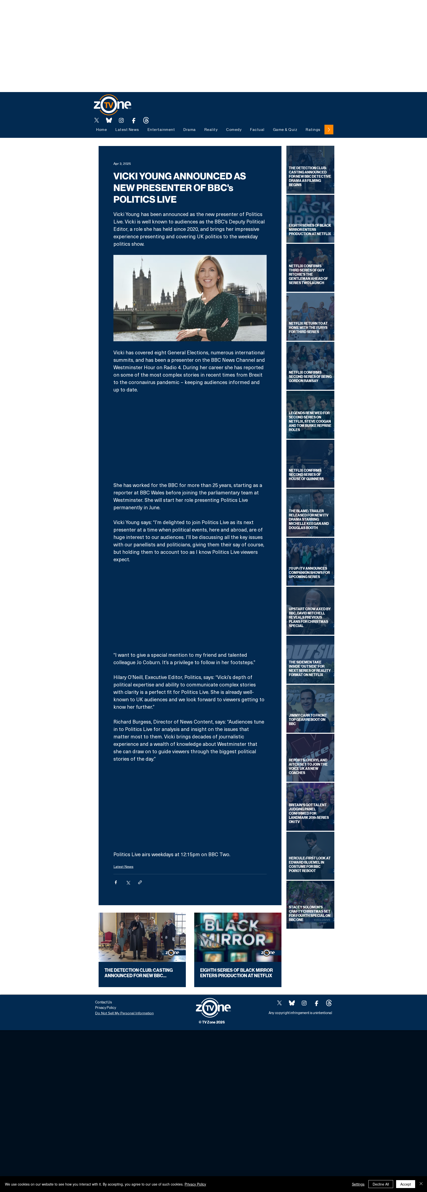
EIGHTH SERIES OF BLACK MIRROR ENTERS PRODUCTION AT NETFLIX (236, 973)
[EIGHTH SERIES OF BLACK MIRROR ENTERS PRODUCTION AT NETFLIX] (237, 937)
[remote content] (190, 437)
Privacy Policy (195, 1184)
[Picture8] (109, 120)
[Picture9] (146, 120)
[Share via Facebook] (115, 882)
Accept (405, 1184)
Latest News (123, 866)
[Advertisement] (90, 11)
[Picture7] (133, 120)
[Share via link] (140, 882)
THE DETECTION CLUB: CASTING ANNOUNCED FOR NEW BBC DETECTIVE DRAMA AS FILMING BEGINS (139, 973)
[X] (96, 120)
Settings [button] (358, 1184)
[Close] (421, 1184)
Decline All (381, 1184)
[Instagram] (121, 120)
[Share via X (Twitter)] (128, 882)
